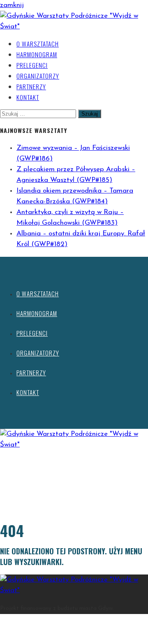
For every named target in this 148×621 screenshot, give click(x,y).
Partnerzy (31, 86)
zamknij (12, 5)
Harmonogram (36, 54)
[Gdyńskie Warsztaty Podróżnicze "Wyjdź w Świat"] (74, 26)
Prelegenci (32, 65)
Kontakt (27, 97)
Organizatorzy (37, 75)
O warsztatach (37, 43)
